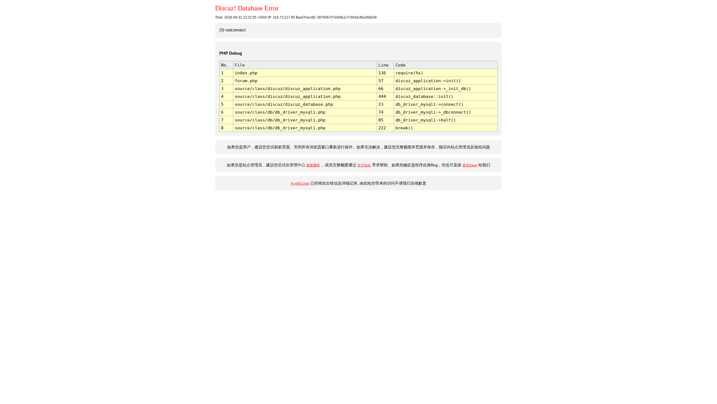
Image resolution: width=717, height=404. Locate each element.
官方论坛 (364, 165)
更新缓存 (313, 165)
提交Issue (469, 165)
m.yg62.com (300, 183)
